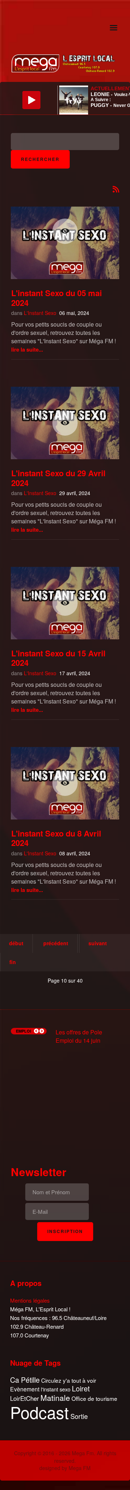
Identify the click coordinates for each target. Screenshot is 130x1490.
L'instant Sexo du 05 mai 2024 (56, 297)
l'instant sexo (55, 1389)
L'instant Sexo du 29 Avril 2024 (58, 477)
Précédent (55, 943)
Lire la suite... (27, 349)
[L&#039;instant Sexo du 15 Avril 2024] (65, 603)
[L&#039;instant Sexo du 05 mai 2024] (65, 231)
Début (16, 943)
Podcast (39, 1412)
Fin (12, 962)
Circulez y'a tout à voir (68, 1380)
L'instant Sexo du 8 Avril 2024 (56, 837)
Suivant (97, 943)
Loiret (81, 1388)
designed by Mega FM (65, 1468)
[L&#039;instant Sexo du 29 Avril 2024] (65, 423)
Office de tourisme (94, 1398)
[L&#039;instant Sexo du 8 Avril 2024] (65, 783)
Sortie (79, 1416)
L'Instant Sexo (40, 312)
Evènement (24, 1389)
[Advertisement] (65, 1098)
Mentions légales (30, 1300)
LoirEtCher (24, 1398)
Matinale (55, 1398)
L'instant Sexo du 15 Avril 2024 (58, 657)
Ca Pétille (25, 1380)
